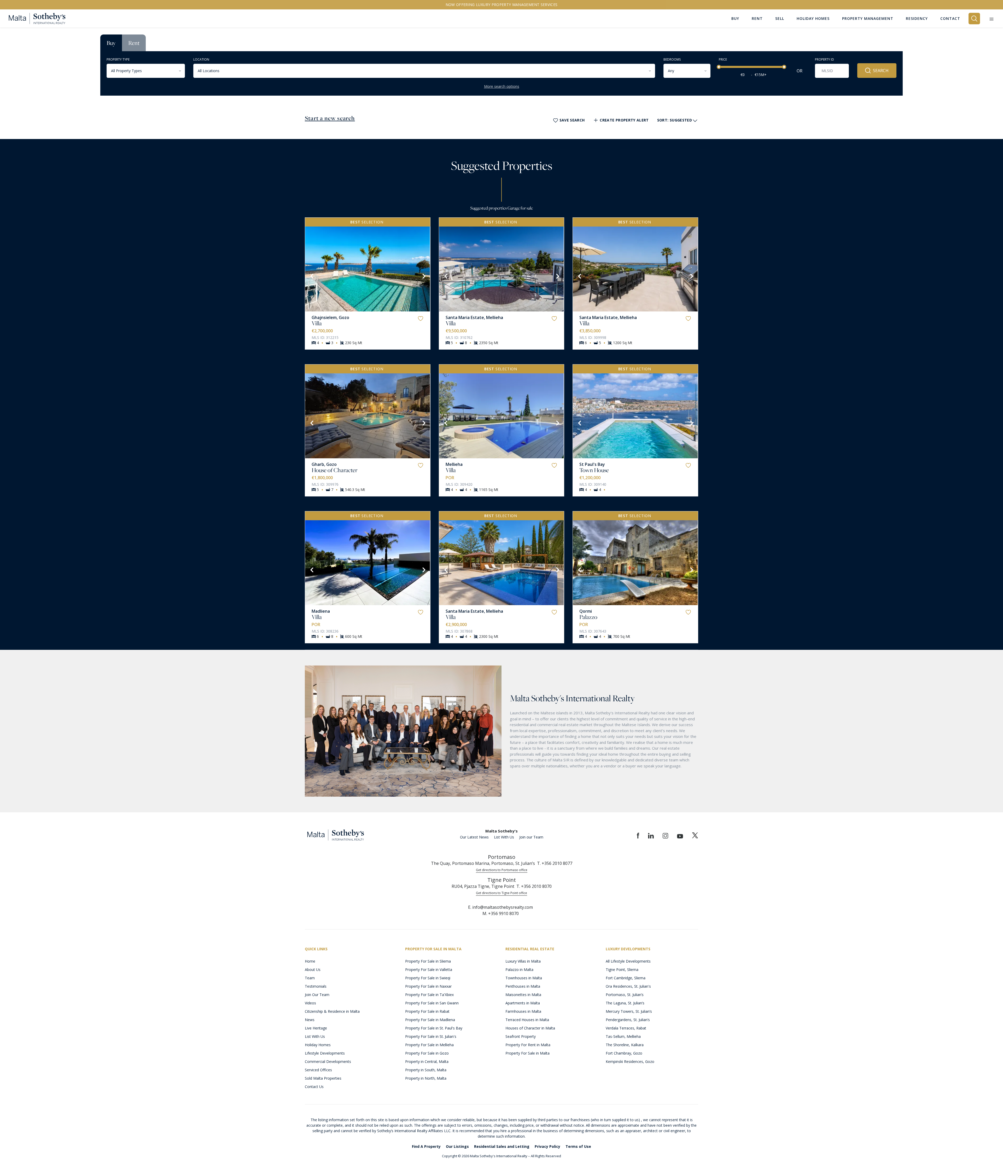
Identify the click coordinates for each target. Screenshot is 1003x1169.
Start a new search (330, 118)
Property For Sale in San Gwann (432, 1002)
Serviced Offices (318, 1069)
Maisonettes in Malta (523, 994)
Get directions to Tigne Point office (501, 893)
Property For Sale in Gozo (427, 1053)
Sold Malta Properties (323, 1078)
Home (310, 961)
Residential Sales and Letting (501, 1146)
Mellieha (454, 464)
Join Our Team (317, 994)
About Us (312, 969)
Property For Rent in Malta (527, 1044)
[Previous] (311, 275)
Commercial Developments (328, 1061)
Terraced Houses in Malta (527, 1019)
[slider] (719, 67)
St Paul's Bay (592, 464)
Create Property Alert (624, 120)
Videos (310, 1002)
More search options (501, 86)
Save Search (572, 120)
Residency (917, 18)
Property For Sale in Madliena (430, 1019)
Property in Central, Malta (426, 1061)
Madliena (321, 611)
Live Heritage (316, 1028)
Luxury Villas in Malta (523, 961)
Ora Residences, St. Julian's (628, 986)
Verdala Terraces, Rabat (626, 1028)
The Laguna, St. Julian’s (625, 1002)
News (309, 1019)
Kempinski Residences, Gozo (630, 1061)
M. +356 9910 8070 (500, 913)
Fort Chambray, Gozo (624, 1053)
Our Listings (457, 1146)
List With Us (504, 837)
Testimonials (315, 986)
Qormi (585, 611)
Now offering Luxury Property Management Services (502, 4)
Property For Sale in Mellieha (429, 1044)
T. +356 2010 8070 (534, 886)
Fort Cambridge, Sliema (625, 977)
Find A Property (426, 1146)
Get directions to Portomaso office (501, 870)
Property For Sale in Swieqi (427, 977)
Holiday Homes (318, 1044)
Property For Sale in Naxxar (428, 986)
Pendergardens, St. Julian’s (628, 1019)
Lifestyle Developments (325, 1053)
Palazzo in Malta (519, 969)
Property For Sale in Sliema (428, 961)
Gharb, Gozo (324, 464)
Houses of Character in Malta (530, 1028)
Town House (594, 470)
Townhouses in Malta (523, 977)
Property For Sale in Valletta (428, 969)
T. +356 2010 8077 (554, 863)
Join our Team (531, 837)
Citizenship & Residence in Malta (332, 1011)
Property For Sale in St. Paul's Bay (433, 1028)
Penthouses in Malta (522, 986)
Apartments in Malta (522, 1002)
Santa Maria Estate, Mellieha (474, 317)
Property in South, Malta (425, 1069)
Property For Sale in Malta (527, 1053)
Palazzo (588, 617)
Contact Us (314, 1086)
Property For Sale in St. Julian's (430, 1036)
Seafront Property (520, 1036)
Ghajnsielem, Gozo (330, 317)
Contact (950, 18)
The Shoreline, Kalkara (625, 1044)
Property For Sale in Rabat (427, 1011)
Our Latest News (474, 837)
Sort (674, 120)
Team (310, 977)
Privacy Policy (547, 1146)
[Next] (423, 275)
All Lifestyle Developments (628, 961)
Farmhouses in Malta (523, 1011)
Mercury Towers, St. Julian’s (629, 1011)
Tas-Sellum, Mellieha (623, 1036)
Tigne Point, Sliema (622, 969)
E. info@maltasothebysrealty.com (500, 907)
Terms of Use (578, 1146)
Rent (133, 43)
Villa (317, 323)
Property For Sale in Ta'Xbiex (429, 994)
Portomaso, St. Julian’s (625, 994)
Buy (111, 43)
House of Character (334, 470)
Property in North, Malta (425, 1078)
